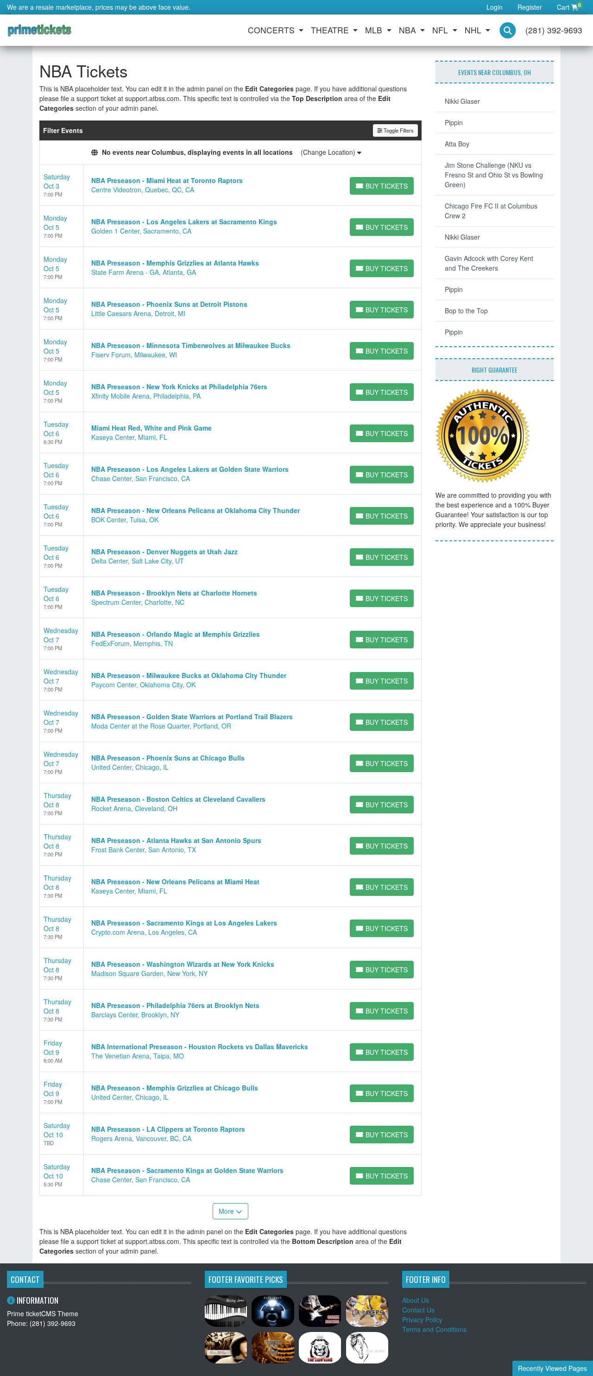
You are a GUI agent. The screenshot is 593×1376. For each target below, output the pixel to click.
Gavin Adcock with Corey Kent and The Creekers (489, 263)
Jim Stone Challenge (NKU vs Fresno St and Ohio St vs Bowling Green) (494, 174)
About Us (415, 1300)
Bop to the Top (466, 310)
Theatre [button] (331, 30)
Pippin (454, 122)
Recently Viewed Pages (552, 1368)
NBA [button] (408, 30)
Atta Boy (457, 143)
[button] (508, 30)
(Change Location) (329, 152)
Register (529, 7)
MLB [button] (375, 30)
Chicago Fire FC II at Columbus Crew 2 (491, 210)
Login (494, 7)
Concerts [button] (272, 30)
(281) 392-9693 (553, 30)
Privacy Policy (422, 1319)
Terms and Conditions (434, 1329)
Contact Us (418, 1309)
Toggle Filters (398, 130)
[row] (230, 185)
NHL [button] (474, 30)
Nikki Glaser (462, 101)
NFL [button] (441, 30)
